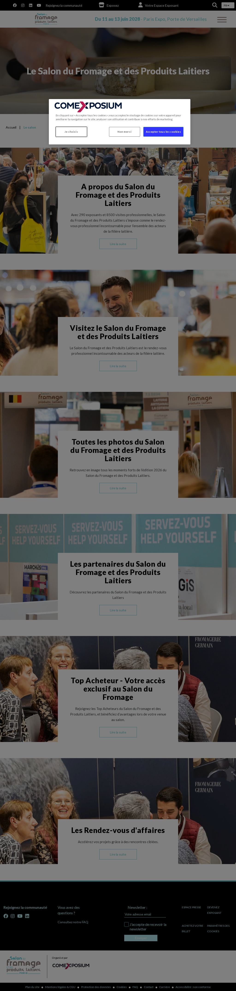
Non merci (124, 131)
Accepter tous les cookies (163, 131)
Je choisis (71, 131)
